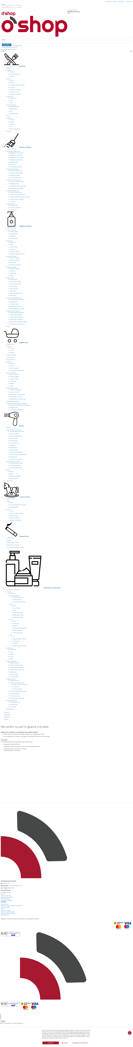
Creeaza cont (129, 1)
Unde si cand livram (6, 895)
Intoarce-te (6, 744)
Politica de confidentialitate (8, 912)
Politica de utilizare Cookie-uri (8, 913)
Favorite (115, 1)
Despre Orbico (4, 904)
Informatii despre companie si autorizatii (11, 905)
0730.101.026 (6, 883)
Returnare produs (5, 898)
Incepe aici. (15, 47)
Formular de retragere (6, 900)
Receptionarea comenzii (7, 897)
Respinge (64, 1043)
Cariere (3, 909)
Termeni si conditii (5, 910)
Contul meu (108, 1)
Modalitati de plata (6, 892)
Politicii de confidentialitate (77, 1032)
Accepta (50, 1043)
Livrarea (3, 894)
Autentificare (121, 1)
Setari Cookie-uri (5, 915)
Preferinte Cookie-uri (80, 1043)
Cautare (3, 4)
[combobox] (11, 6)
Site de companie (5, 907)
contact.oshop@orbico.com (15, 885)
